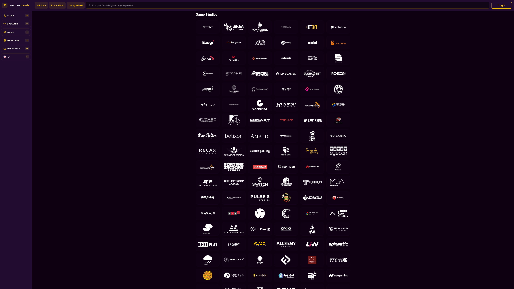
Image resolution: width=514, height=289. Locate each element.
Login (501, 5)
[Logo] (19, 5)
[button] (287, 5)
